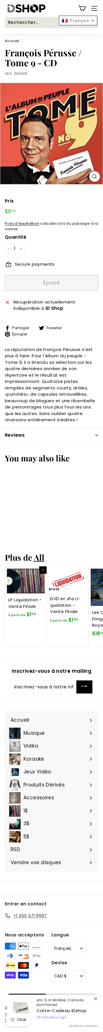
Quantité (15, 237)
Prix (9, 201)
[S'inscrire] (84, 686)
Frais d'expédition (22, 223)
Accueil (12, 40)
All (39, 557)
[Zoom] (94, 176)
